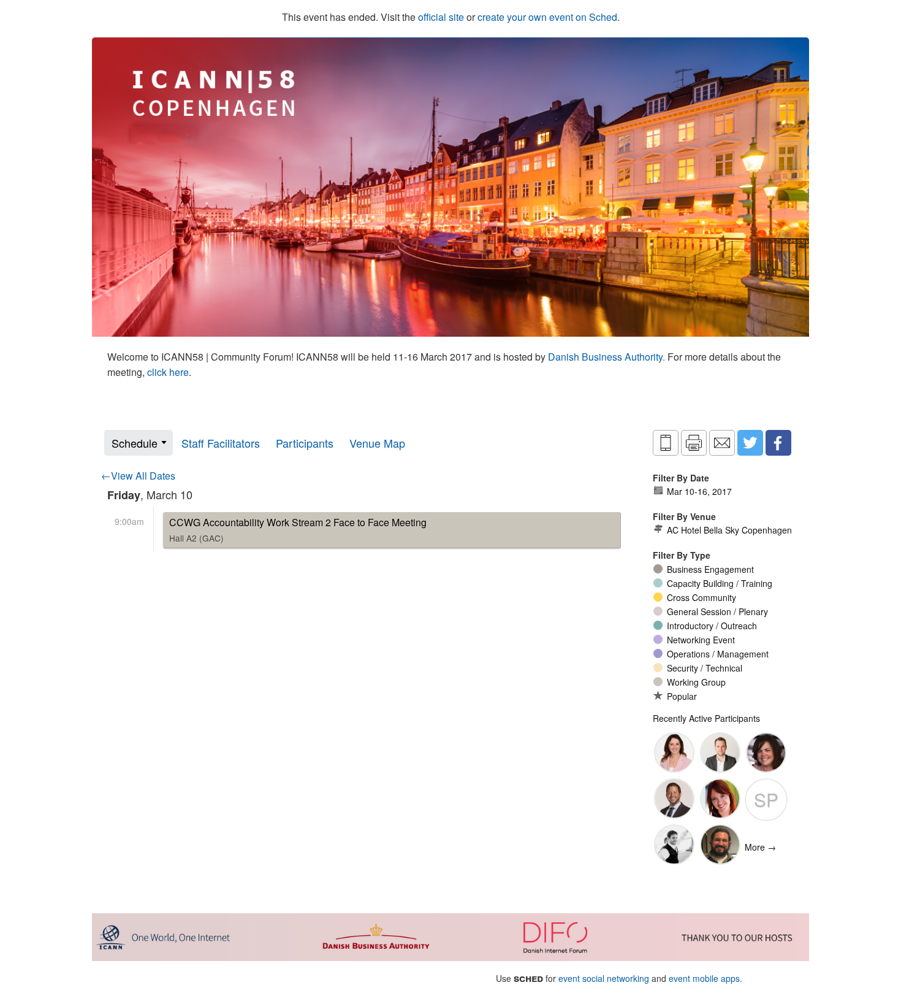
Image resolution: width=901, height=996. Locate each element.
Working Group (696, 682)
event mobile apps (704, 978)
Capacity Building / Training (719, 583)
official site (441, 17)
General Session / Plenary (717, 611)
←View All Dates (138, 476)
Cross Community (701, 597)
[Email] (722, 443)
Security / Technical (704, 667)
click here (168, 372)
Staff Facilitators (220, 443)
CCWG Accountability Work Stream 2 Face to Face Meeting (298, 529)
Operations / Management (718, 653)
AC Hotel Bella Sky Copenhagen (729, 529)
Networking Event (701, 639)
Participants (304, 443)
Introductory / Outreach (712, 625)
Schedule (135, 443)
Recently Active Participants (706, 718)
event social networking (603, 978)
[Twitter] (750, 443)
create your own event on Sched (547, 17)
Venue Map (377, 443)
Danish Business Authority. (607, 357)
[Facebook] (778, 443)
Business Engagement (710, 569)
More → (760, 847)
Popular (682, 696)
